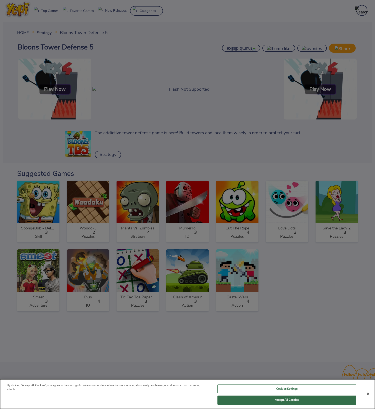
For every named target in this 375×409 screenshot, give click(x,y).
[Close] (368, 393)
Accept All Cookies (287, 400)
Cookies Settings (287, 389)
